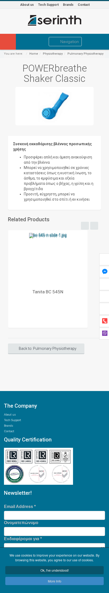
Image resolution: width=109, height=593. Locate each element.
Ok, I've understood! (54, 570)
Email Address (20, 506)
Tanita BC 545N (48, 291)
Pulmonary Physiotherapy (85, 53)
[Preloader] (48, 258)
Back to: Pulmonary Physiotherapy (47, 348)
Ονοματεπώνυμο (21, 522)
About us (27, 5)
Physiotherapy (53, 53)
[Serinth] (54, 20)
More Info (54, 581)
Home (33, 53)
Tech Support (48, 5)
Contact (84, 5)
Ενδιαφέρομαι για (23, 538)
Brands (68, 5)
